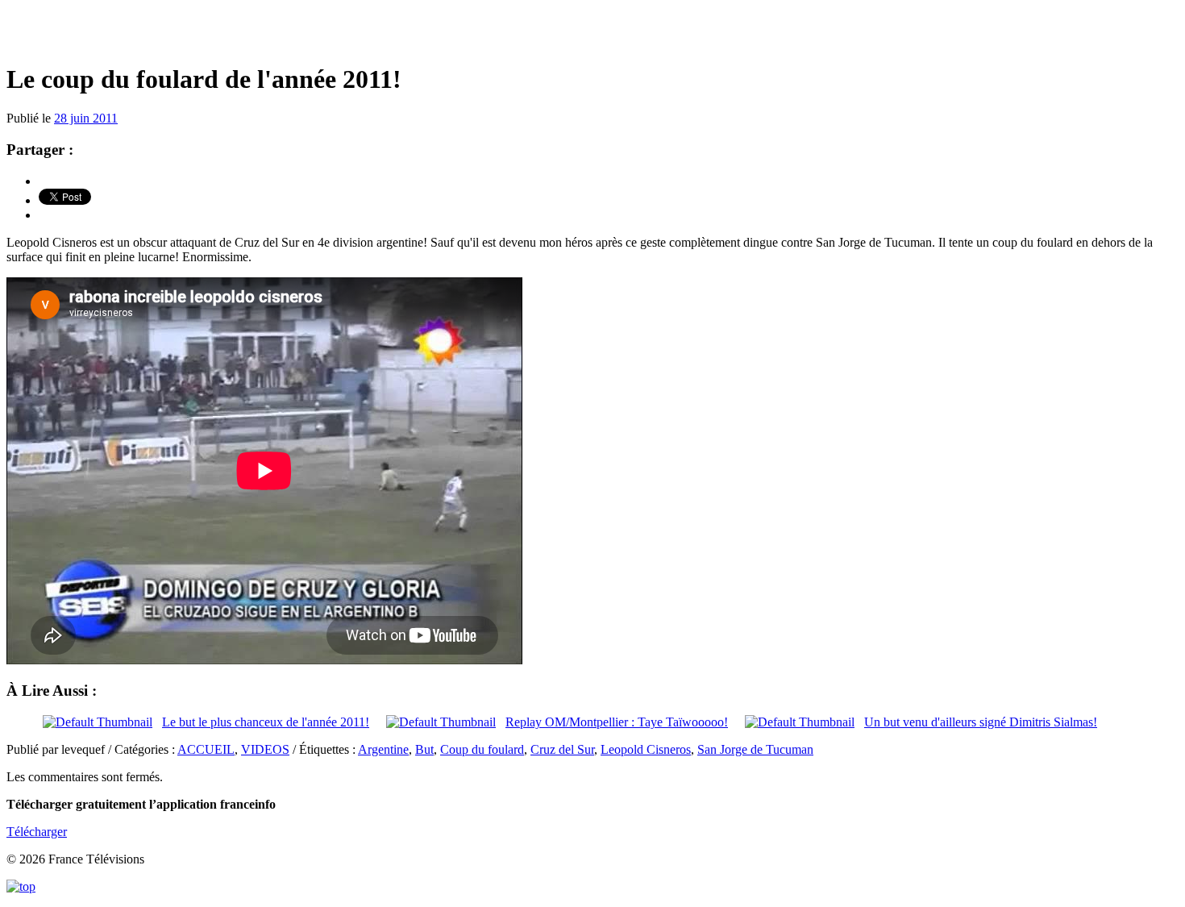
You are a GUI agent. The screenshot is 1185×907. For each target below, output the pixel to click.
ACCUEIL (206, 749)
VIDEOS (265, 749)
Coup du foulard (482, 749)
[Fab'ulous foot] (592, 32)
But (424, 749)
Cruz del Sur (562, 749)
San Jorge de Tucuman (755, 749)
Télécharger (36, 831)
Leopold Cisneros (646, 749)
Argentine (383, 749)
